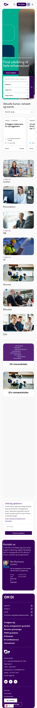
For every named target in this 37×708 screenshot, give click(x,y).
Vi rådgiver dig (9, 622)
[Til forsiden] (6, 4)
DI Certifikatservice (11, 640)
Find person (7, 693)
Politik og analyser (11, 633)
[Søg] (31, 87)
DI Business (8, 636)
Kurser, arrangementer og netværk (17, 626)
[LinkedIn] (6, 681)
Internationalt (9, 643)
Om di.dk (7, 690)
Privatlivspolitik (8, 696)
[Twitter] (15, 681)
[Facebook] (10, 681)
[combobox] (9, 706)
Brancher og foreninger (13, 629)
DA (9, 705)
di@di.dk (11, 676)
